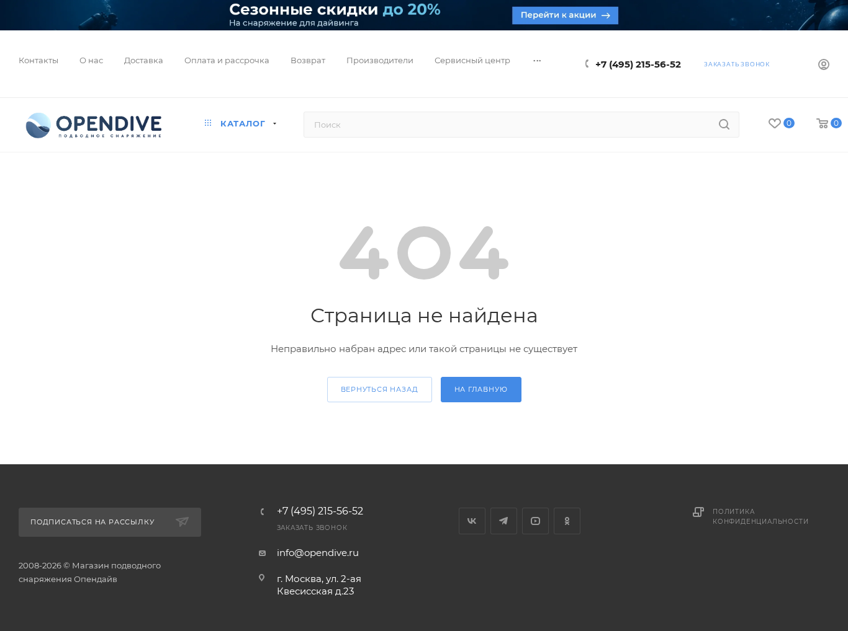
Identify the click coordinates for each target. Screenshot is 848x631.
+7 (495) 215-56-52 (638, 64)
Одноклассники (567, 521)
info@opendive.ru (318, 552)
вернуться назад (379, 389)
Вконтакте (472, 521)
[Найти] (724, 125)
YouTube (535, 521)
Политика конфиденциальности (760, 517)
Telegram (503, 521)
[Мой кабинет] (823, 66)
